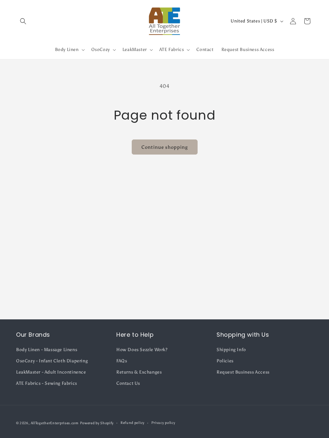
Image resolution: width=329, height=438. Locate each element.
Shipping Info (231, 349)
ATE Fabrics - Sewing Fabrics (46, 383)
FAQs (121, 361)
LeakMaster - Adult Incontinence (51, 372)
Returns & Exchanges (139, 372)
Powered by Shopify (97, 423)
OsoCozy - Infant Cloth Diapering (52, 361)
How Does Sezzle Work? (142, 349)
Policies (225, 361)
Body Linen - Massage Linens (46, 349)
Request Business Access (243, 372)
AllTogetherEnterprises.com (55, 423)
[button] (23, 21)
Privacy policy (163, 423)
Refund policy (132, 423)
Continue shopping (164, 147)
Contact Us (128, 383)
